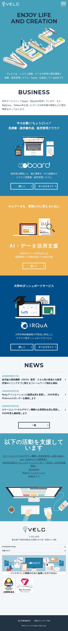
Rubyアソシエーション (34, 472)
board (25, 101)
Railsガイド (34, 476)
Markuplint (34, 469)
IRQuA (33, 101)
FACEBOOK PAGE (9, 547)
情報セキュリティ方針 (42, 621)
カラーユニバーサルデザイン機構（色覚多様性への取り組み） (34, 456)
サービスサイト (46, 186)
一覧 (34, 425)
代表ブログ (6, 551)
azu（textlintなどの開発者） (34, 459)
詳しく (22, 186)
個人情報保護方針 (24, 621)
